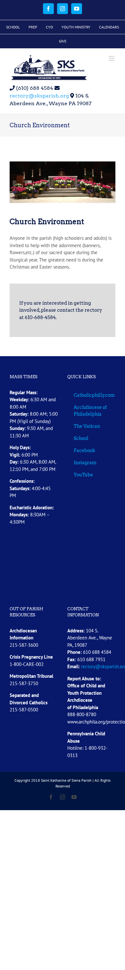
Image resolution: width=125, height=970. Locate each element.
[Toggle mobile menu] (112, 58)
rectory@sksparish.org (39, 96)
